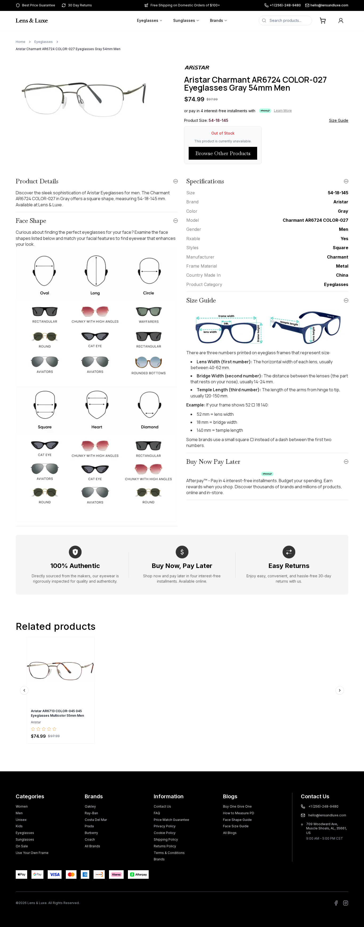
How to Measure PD (238, 813)
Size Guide (338, 120)
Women (22, 806)
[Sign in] (340, 20)
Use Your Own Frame (32, 853)
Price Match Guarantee (171, 820)
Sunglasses (184, 20)
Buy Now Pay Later (213, 461)
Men (19, 813)
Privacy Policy (165, 826)
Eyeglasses (147, 20)
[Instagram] (345, 903)
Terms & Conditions (169, 853)
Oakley (90, 806)
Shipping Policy (166, 839)
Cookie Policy (165, 833)
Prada (89, 826)
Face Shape (31, 220)
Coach (90, 839)
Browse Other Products (222, 153)
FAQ (157, 813)
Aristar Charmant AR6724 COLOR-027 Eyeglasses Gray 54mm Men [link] (68, 49)
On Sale (22, 846)
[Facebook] (336, 903)
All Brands (92, 846)
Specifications (205, 181)
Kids (19, 826)
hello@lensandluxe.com (329, 5)
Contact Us (162, 806)
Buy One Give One (237, 806)
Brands (216, 20)
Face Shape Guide (237, 820)
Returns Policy (165, 846)
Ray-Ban (91, 813)
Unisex (21, 820)
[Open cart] (322, 20)
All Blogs (230, 833)
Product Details (37, 181)
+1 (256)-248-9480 (285, 5)
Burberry (91, 833)
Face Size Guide (236, 826)
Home (20, 42)
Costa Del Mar (96, 820)
